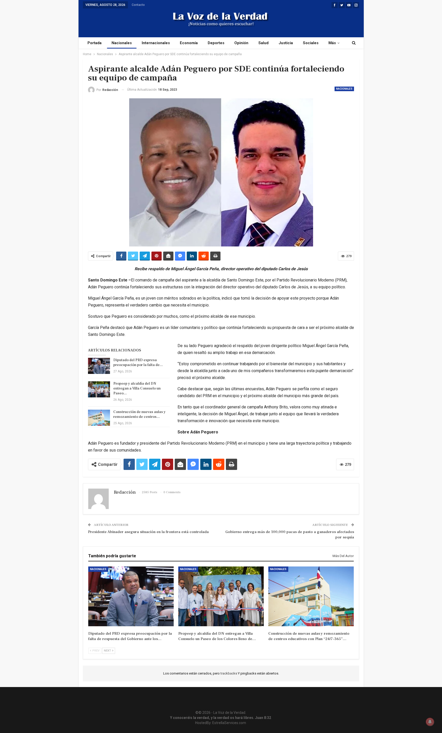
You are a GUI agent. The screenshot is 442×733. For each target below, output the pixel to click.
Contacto (138, 5)
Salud (263, 43)
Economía (189, 43)
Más (332, 43)
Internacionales (156, 43)
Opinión (241, 43)
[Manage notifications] (430, 722)
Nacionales (122, 43)
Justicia (286, 43)
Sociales (310, 43)
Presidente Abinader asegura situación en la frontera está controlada (148, 531)
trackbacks (229, 673)
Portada (94, 43)
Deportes (216, 43)
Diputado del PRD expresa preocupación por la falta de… (138, 362)
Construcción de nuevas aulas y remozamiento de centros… (139, 414)
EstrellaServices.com (229, 723)
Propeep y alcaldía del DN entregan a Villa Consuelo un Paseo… (137, 388)
